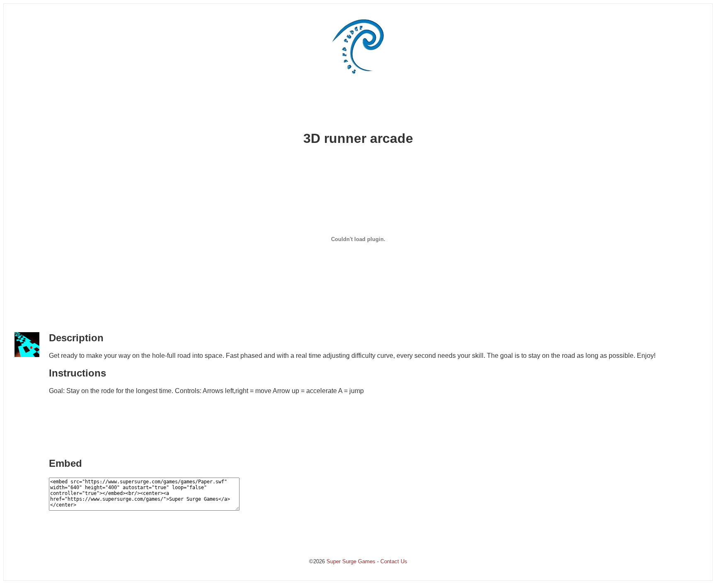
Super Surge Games (351, 561)
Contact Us (393, 561)
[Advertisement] (358, 104)
